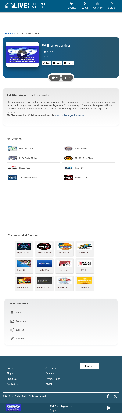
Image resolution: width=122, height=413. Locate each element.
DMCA (49, 384)
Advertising (51, 368)
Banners (49, 373)
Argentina (10, 33)
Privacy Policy (52, 379)
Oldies (45, 56)
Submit (10, 368)
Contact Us (12, 384)
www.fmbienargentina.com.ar (70, 115)
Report (58, 63)
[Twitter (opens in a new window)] (115, 396)
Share (48, 63)
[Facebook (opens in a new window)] (107, 396)
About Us (12, 379)
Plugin (10, 373)
